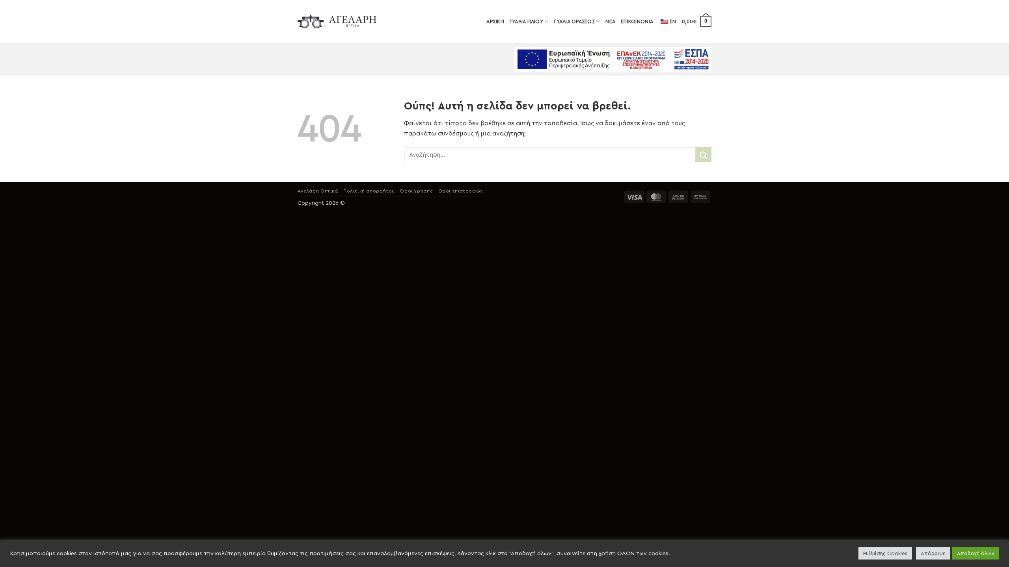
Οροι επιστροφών (460, 191)
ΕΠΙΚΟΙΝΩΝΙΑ (637, 21)
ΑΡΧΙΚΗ (495, 21)
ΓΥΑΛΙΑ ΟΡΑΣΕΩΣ (574, 21)
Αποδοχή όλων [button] (975, 553)
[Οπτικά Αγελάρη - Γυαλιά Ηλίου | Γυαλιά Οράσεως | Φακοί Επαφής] (337, 21)
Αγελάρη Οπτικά (318, 191)
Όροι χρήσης (416, 191)
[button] (696, 22)
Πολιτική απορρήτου (369, 191)
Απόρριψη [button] (933, 553)
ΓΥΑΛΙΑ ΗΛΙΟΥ (526, 21)
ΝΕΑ (610, 21)
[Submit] (703, 154)
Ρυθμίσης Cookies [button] (885, 553)
